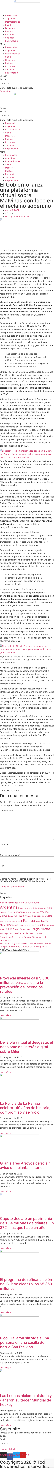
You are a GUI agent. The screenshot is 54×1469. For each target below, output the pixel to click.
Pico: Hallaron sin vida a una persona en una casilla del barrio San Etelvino (24, 1342)
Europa (10, 916)
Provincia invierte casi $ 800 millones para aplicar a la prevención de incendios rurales (24, 985)
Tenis (10, 934)
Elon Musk (35, 912)
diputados (3, 912)
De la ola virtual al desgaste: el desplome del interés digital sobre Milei (26, 1046)
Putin (37, 925)
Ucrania (23, 933)
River (2, 929)
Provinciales (11, 15)
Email (2, 1439)
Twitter (15, 934)
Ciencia (40, 908)
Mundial (4, 925)
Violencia (39, 934)
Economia (18, 911)
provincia (28, 925)
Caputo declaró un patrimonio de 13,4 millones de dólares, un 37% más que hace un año (27, 1223)
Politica (21, 925)
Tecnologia (4, 934)
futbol (21, 915)
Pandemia (13, 925)
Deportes (10, 28)
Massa (38, 921)
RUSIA (8, 929)
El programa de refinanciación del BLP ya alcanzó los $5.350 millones (26, 1284)
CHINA (35, 908)
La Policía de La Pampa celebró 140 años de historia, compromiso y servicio (25, 1108)
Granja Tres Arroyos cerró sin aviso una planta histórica (25, 1165)
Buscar (3, 79)
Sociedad (10, 37)
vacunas (32, 934)
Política (9, 31)
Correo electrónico (10, 855)
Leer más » (5, 1015)
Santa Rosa (25, 929)
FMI (15, 916)
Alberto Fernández (29, 902)
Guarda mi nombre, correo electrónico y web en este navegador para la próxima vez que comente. (26, 880)
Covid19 (48, 908)
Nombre (5, 844)
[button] (27, 44)
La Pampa (26, 920)
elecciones (27, 912)
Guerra (48, 915)
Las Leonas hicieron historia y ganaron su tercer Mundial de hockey (26, 1400)
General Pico (30, 916)
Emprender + (11, 41)
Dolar (10, 912)
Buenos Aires (28, 908)
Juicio (8, 921)
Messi (44, 921)
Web (2, 866)
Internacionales (12, 21)
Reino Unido (50, 925)
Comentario (6, 811)
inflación (3, 921)
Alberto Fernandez (9, 902)
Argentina (10, 18)
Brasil (20, 908)
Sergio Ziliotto (40, 929)
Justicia (14, 921)
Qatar (42, 925)
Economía (10, 34)
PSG (33, 925)
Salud (8, 25)
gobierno (40, 916)
